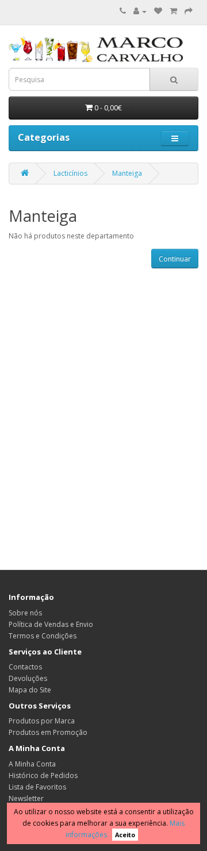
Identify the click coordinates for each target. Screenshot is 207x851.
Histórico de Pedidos (43, 775)
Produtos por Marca (42, 721)
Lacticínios (70, 173)
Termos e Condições (42, 636)
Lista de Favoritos (37, 787)
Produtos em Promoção (48, 732)
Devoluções (28, 678)
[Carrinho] (173, 11)
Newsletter (26, 798)
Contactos (25, 667)
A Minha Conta (32, 764)
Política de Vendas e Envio (51, 624)
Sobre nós (25, 613)
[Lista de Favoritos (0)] (158, 11)
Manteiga (127, 173)
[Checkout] (189, 11)
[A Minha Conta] (140, 11)
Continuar (175, 259)
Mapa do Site (30, 690)
